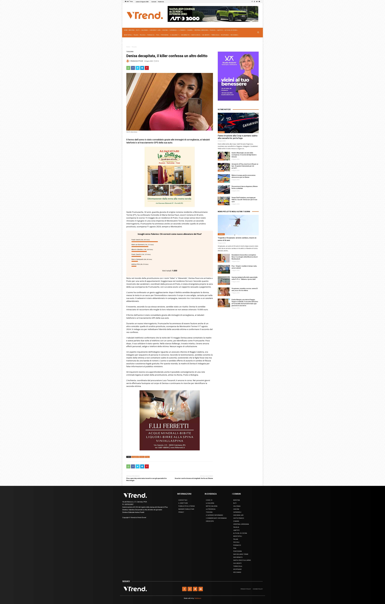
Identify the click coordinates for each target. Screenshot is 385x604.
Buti (235, 503)
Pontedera (237, 551)
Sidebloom (197, 598)
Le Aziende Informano (214, 515)
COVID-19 (209, 500)
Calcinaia (221, 306)
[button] (258, 32)
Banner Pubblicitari (186, 509)
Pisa (219, 273)
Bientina (236, 500)
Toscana (134, 47)
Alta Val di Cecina (240, 533)
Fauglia (236, 527)
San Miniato (238, 557)
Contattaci (182, 500)
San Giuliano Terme (240, 554)
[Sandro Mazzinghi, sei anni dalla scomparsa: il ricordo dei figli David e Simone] (224, 156)
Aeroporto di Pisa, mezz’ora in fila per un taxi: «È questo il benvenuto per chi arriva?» (245, 166)
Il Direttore (183, 503)
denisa (142, 457)
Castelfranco (238, 518)
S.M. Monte (237, 563)
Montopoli (237, 536)
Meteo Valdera (211, 506)
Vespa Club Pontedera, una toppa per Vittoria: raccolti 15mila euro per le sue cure (244, 199)
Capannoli (237, 512)
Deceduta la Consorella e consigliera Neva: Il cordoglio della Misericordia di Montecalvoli (245, 257)
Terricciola (237, 566)
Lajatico (236, 530)
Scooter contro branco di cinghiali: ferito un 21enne (194, 478)
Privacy (181, 512)
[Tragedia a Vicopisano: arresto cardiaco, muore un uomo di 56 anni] (238, 225)
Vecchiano (237, 572)
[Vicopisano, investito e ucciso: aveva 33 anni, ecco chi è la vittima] (224, 291)
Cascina (236, 509)
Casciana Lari (238, 515)
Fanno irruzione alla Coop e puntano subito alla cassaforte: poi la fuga (237, 136)
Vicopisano (237, 569)
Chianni (236, 521)
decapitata (135, 457)
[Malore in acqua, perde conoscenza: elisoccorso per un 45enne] (224, 178)
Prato (147, 457)
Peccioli (236, 542)
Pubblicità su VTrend (186, 506)
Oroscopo (210, 521)
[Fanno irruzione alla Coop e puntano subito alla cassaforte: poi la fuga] (238, 123)
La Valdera (210, 503)
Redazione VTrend (137, 61)
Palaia (235, 539)
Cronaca (220, 159)
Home (128, 47)
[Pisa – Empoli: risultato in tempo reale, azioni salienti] (224, 269)
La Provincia (221, 284)
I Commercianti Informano (216, 518)
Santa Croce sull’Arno (242, 560)
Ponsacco (237, 545)
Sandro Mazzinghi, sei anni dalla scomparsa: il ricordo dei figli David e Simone (244, 155)
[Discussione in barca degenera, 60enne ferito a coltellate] (224, 189)
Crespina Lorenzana (241, 524)
